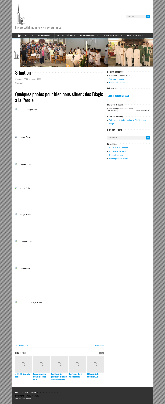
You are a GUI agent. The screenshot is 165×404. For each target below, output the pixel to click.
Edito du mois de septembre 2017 (93, 375)
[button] (112, 110)
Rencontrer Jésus (116, 155)
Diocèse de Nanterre (117, 151)
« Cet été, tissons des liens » (22, 375)
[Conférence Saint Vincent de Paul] (78, 364)
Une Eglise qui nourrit (88, 35)
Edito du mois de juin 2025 (118, 95)
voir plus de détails (23, 399)
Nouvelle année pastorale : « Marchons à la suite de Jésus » (59, 377)
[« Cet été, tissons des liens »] (24, 364)
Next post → (99, 345)
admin (19, 79)
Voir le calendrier (142, 110)
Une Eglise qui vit (44, 35)
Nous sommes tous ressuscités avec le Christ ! (40, 377)
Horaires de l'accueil (117, 82)
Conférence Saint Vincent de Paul (75, 375)
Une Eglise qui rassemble (111, 35)
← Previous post (21, 345)
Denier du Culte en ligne (118, 148)
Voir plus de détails (116, 79)
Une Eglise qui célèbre (65, 35)
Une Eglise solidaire (134, 35)
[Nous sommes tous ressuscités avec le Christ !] (42, 364)
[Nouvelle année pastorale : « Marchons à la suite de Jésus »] (60, 364)
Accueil (28, 35)
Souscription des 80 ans (118, 159)
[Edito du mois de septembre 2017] (96, 364)
